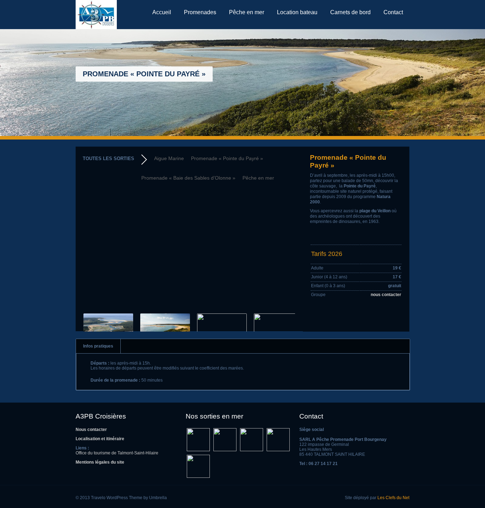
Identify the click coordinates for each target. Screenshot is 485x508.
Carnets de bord (350, 12)
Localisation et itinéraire (100, 438)
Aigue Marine (169, 158)
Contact (393, 12)
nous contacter (386, 294)
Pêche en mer (246, 12)
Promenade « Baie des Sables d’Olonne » (188, 178)
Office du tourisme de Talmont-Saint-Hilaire (117, 452)
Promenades (200, 12)
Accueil (161, 12)
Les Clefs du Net (393, 497)
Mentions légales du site (100, 462)
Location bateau (297, 12)
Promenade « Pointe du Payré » (227, 158)
